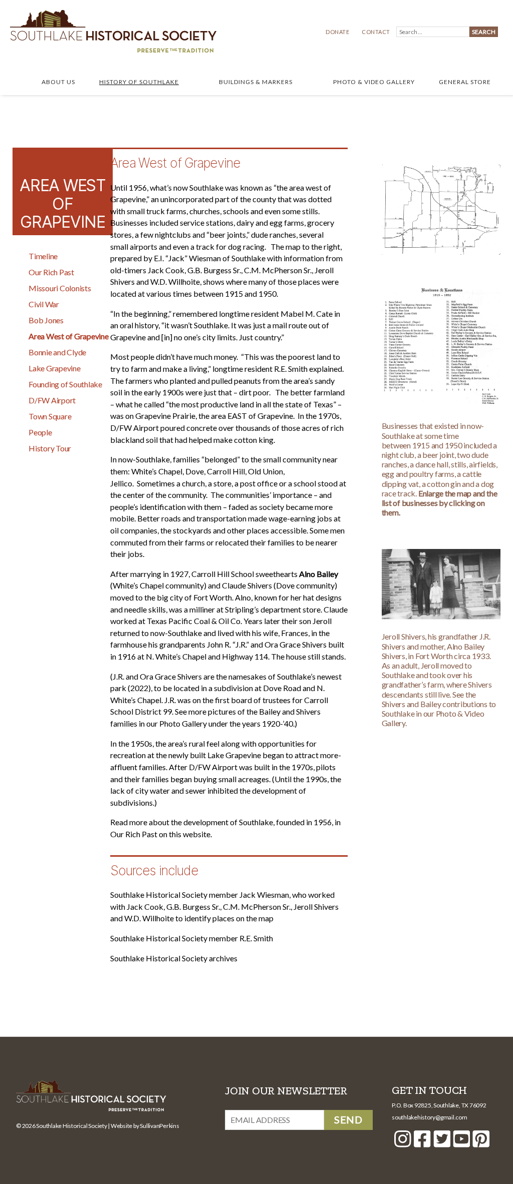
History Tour (50, 448)
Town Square (50, 416)
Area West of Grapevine (69, 336)
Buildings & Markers (256, 82)
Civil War (44, 304)
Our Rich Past (51, 272)
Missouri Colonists (60, 288)
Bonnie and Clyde (57, 352)
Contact (376, 32)
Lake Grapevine (55, 368)
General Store (465, 82)
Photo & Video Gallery (374, 82)
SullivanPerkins (159, 1125)
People (40, 432)
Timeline (43, 256)
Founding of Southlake (65, 384)
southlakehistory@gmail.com (429, 1117)
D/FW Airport (52, 400)
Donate (337, 32)
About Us (58, 82)
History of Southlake (139, 82)
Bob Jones (46, 320)
